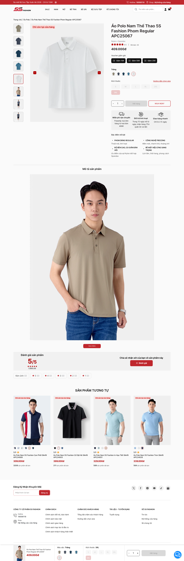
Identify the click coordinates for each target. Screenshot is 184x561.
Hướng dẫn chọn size (86, 519)
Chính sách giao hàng (54, 523)
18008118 (140, 2)
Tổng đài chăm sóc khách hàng (90, 514)
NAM (56, 9)
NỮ (64, 9)
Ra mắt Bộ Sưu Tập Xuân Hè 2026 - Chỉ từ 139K (33, 2)
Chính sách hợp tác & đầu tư (57, 527)
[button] (34, 72)
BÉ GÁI (84, 9)
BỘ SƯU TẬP (96, 9)
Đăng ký (44, 493)
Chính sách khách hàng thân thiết (59, 532)
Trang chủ (17, 20)
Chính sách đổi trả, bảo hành (57, 514)
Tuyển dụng (114, 514)
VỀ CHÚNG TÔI (112, 9)
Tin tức (144, 514)
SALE (47, 9)
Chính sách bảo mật (53, 519)
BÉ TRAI (73, 9)
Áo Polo (26, 20)
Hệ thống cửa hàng (162, 2)
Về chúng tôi (147, 523)
